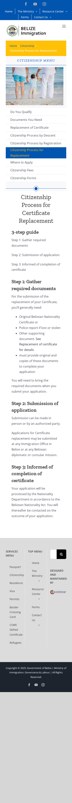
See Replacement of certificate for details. (38, 344)
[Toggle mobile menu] (64, 26)
